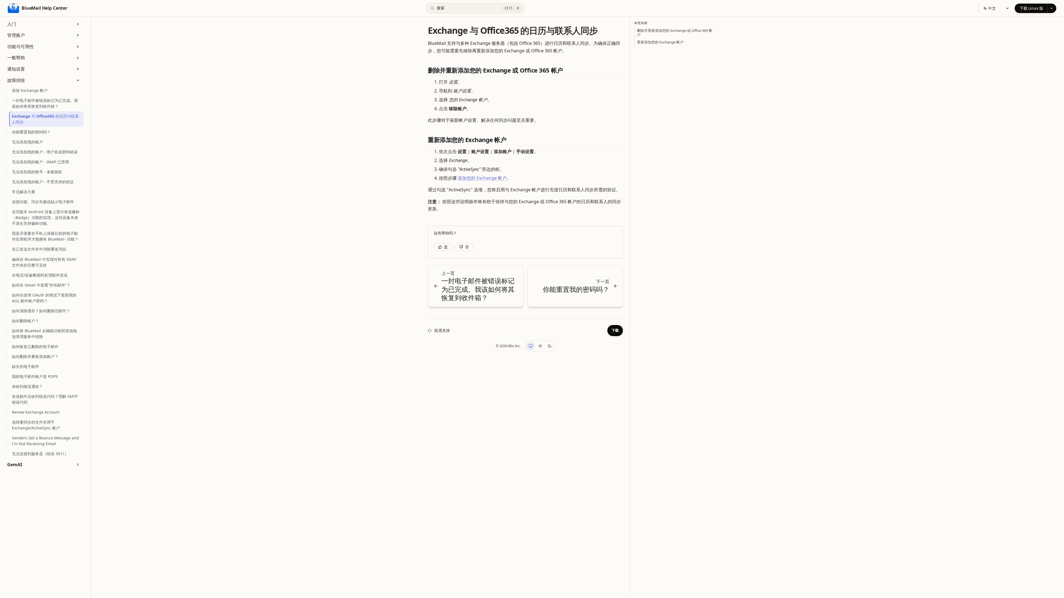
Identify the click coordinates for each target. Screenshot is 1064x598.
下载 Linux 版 (1031, 8)
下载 (615, 330)
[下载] (1051, 8)
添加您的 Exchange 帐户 (482, 178)
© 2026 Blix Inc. (508, 345)
